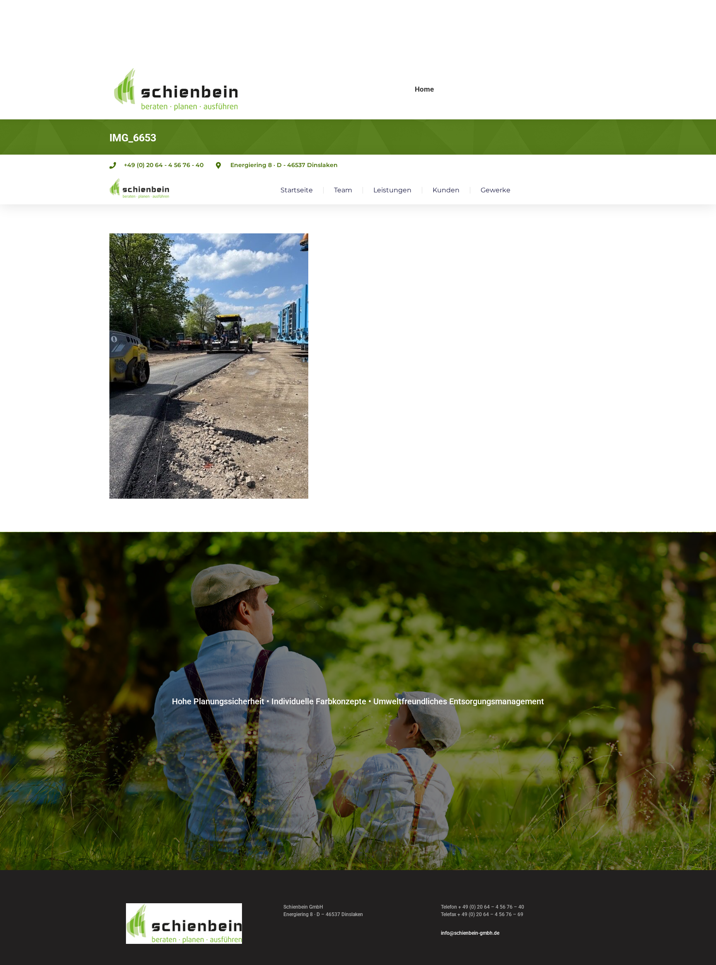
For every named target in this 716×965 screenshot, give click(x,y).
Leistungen (392, 190)
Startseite (297, 190)
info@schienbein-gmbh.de (470, 933)
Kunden (446, 190)
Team (343, 190)
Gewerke (495, 190)
